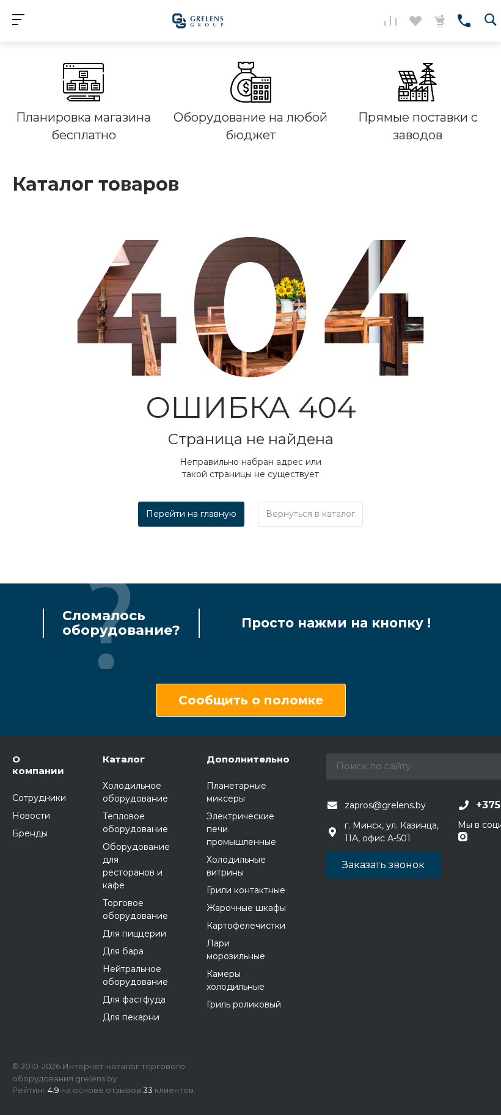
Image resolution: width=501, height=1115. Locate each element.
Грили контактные (246, 890)
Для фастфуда (134, 999)
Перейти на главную (191, 513)
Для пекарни (131, 1017)
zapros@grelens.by (385, 805)
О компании (38, 765)
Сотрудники (39, 797)
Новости (31, 815)
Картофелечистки (246, 925)
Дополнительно (248, 759)
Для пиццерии (134, 933)
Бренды (30, 833)
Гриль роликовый (244, 1004)
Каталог (124, 759)
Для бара (123, 951)
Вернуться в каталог (310, 513)
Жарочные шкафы (246, 907)
